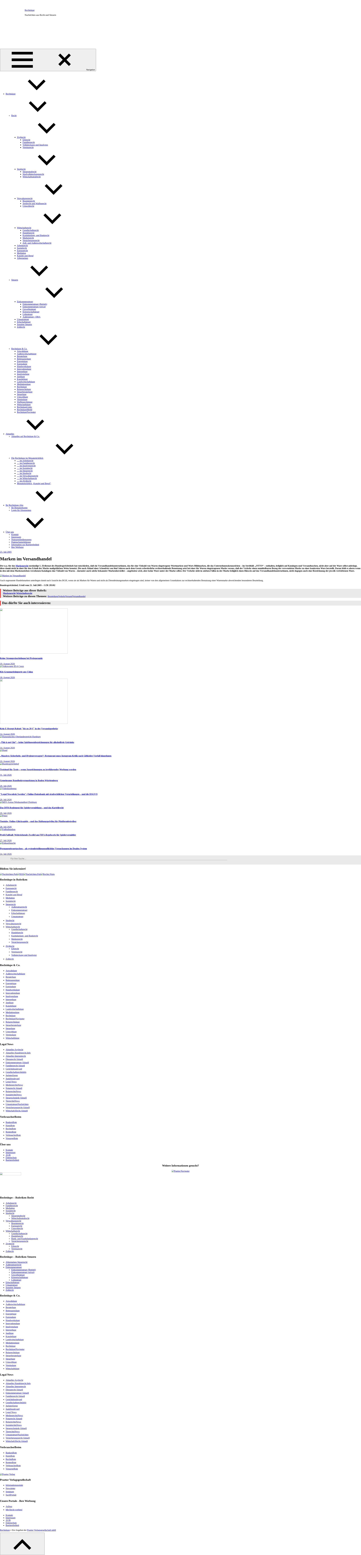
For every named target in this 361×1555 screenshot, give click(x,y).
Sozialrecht (22, 248)
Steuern (14, 280)
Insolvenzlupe (23, 374)
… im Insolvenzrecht (26, 465)
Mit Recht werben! (14, 1509)
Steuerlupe (21, 394)
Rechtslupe (30, 10)
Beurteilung (53, 596)
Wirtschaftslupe (24, 404)
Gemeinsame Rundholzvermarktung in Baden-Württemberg (29, 780)
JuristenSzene (12, 1075)
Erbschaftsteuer (24, 322)
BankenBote (11, 1122)
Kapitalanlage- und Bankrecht (36, 235)
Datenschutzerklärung (21, 542)
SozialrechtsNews (14, 1094)
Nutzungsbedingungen (21, 539)
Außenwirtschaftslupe (26, 354)
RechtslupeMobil (24, 409)
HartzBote (10, 1125)
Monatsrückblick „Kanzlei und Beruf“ (34, 483)
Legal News (11, 1082)
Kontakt (14, 534)
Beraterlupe (22, 356)
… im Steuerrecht (25, 471)
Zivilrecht (21, 137)
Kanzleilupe (22, 379)
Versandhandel (78, 596)
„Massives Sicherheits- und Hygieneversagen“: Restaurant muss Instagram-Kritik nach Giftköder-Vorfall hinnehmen (55, 756)
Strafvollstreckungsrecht (33, 174)
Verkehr (61, 596)
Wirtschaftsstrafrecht (32, 177)
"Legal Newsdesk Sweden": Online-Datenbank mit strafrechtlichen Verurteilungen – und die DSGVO (48, 794)
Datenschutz (11, 1157)
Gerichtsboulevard (14, 1069)
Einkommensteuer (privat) (34, 306)
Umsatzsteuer (23, 319)
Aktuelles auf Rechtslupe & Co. (25, 436)
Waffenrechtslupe (24, 402)
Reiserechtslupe (24, 389)
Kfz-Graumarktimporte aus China (16, 672)
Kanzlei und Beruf (25, 255)
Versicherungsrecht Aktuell (18, 1107)
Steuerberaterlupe (24, 392)
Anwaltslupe (22, 351)
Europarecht (22, 250)
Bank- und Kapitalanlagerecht (24, 1238)
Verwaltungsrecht (24, 198)
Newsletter (10, 1488)
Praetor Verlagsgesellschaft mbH (41, 1530)
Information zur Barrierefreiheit (25, 544)
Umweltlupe (22, 397)
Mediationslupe (24, 384)
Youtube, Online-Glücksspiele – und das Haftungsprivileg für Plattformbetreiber (38, 821)
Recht (13, 115)
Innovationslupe (24, 369)
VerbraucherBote (13, 1135)
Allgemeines (22, 258)
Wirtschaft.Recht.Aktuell (17, 1111)
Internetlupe (22, 371)
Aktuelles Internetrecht (16, 1056)
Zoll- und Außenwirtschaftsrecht (37, 243)
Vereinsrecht (28, 147)
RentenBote (11, 1132)
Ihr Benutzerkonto (19, 507)
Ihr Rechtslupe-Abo (14, 505)
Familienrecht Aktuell (15, 1065)
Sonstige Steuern (24, 324)
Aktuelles (10, 434)
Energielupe (22, 361)
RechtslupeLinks (24, 407)
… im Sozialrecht (24, 468)
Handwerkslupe (24, 366)
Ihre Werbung (17, 547)
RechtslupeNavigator (26, 412)
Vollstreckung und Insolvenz (35, 145)
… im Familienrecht (26, 463)
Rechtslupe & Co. (19, 348)
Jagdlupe (21, 376)
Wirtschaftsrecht (24, 228)
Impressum (16, 537)
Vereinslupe (22, 399)
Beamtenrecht (29, 201)
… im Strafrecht (24, 473)
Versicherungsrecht (31, 240)
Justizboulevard (12, 1078)
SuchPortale (11, 1495)
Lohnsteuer (28, 314)
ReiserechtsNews (13, 1091)
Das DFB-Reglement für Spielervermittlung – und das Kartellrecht (32, 807)
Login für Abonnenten (21, 510)
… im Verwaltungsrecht (27, 476)
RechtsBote (11, 1128)
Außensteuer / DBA (31, 317)
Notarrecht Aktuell (14, 1088)
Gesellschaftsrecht (31, 230)
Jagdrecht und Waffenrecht (34, 203)
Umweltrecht (28, 206)
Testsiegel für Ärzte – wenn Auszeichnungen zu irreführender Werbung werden (38, 769)
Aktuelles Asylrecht (14, 1049)
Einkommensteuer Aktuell (17, 1062)
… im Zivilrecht (24, 481)
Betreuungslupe (24, 359)
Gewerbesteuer (29, 309)
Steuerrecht (11, 904)
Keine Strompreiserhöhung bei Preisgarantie (21, 658)
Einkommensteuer (25, 301)
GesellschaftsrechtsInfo (16, 1072)
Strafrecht (21, 169)
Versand (68, 596)
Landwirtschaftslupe (26, 381)
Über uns (10, 532)
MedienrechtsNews (14, 1085)
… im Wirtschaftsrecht (27, 478)
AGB (8, 1155)
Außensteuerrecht (19, 907)
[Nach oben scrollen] (22, 1544)
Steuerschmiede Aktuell (16, 1098)
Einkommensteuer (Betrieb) (35, 304)
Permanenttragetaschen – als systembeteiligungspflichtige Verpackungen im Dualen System (43, 848)
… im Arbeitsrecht (25, 460)
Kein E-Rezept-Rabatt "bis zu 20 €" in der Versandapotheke (29, 728)
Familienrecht (29, 142)
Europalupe (22, 364)
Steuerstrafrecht (29, 171)
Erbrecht (26, 140)
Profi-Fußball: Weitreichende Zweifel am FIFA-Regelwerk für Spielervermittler (38, 835)
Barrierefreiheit (12, 1160)
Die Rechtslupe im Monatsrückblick (27, 458)
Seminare (10, 1491)
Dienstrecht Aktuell (14, 1059)
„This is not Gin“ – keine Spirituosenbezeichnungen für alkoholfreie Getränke (37, 742)
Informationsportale (14, 1485)
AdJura (9, 1506)
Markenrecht (28, 238)
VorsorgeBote (12, 1138)
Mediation (21, 253)
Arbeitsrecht (22, 245)
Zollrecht (21, 327)
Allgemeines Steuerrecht (16, 1262)
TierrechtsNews (13, 1101)
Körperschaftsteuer (31, 312)
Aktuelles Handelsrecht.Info (18, 1053)
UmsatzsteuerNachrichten (17, 1104)
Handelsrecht (28, 233)
